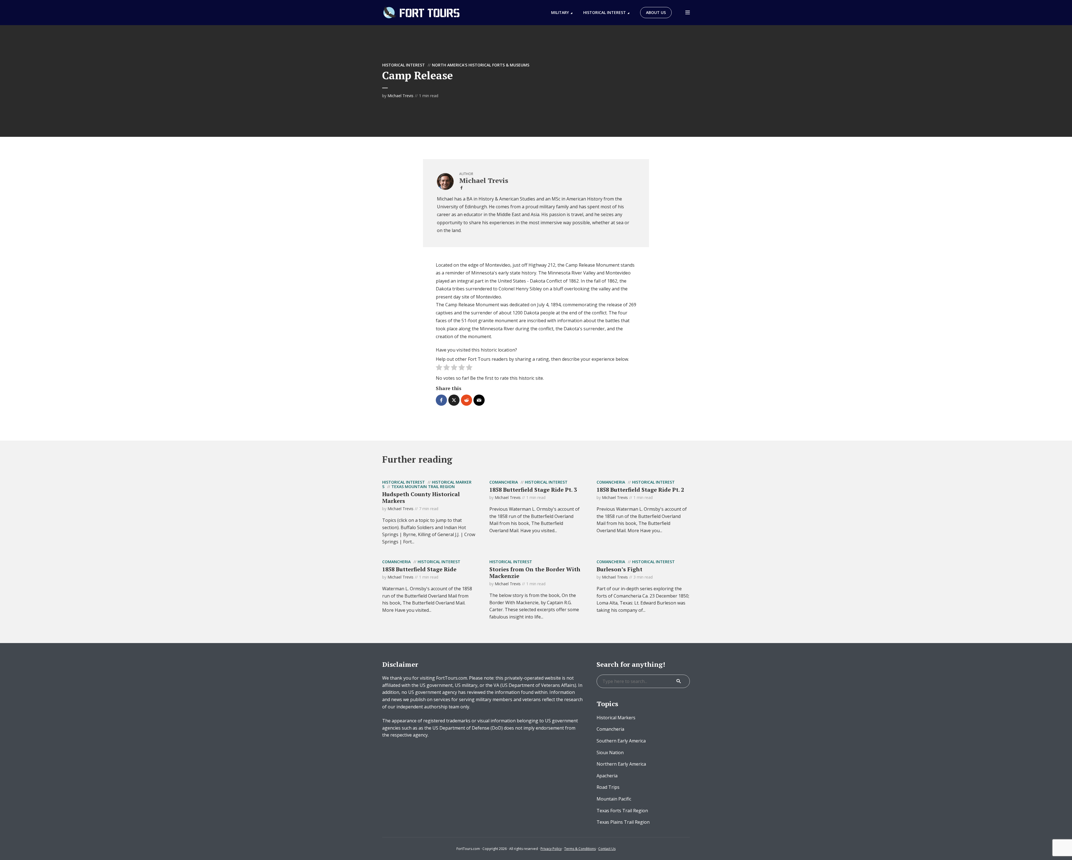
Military (560, 12)
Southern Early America (621, 741)
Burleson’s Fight (619, 569)
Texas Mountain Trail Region (423, 486)
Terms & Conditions (580, 848)
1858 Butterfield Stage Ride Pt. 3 (533, 489)
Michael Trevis (400, 95)
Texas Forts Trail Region (622, 811)
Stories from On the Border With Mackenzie (534, 572)
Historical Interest (604, 12)
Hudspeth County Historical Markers (421, 497)
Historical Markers (616, 718)
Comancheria (503, 482)
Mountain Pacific (614, 799)
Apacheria (607, 776)
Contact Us (607, 848)
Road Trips (608, 787)
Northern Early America (621, 764)
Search (679, 681)
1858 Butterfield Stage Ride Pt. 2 (640, 489)
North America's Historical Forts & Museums (480, 65)
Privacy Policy (551, 848)
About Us (656, 12)
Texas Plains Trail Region (623, 822)
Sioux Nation (610, 752)
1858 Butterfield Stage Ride (419, 569)
